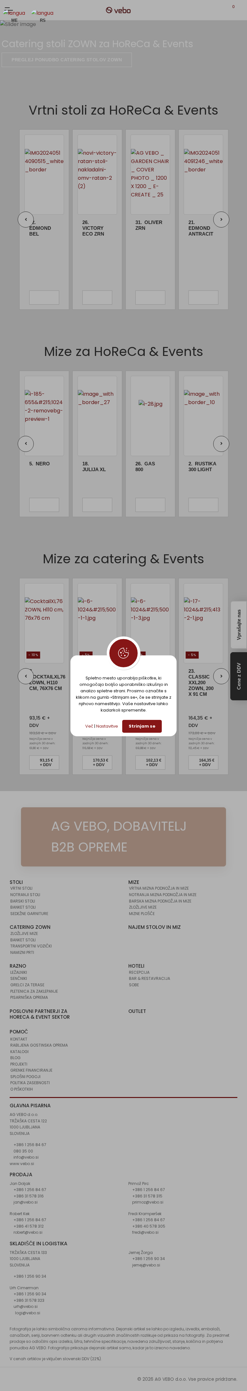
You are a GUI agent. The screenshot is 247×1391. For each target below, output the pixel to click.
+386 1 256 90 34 (29, 1276)
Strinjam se (142, 726)
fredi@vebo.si (145, 1232)
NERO (39, 463)
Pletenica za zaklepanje (34, 991)
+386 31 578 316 (28, 1196)
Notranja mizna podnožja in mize (163, 894)
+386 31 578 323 (28, 1300)
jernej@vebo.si (145, 1265)
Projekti (18, 1064)
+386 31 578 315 (146, 1196)
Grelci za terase (27, 985)
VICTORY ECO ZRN (93, 228)
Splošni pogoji (25, 1076)
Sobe (134, 985)
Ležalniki (18, 972)
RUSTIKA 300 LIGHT (202, 466)
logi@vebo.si (27, 1313)
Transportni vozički (31, 946)
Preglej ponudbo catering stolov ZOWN (67, 59)
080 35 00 (23, 1151)
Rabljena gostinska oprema (39, 1045)
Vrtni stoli (21, 888)
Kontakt (18, 1039)
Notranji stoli (25, 894)
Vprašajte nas (239, 624)
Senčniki (18, 978)
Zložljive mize (143, 907)
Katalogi (19, 1051)
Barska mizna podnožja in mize (160, 901)
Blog (15, 1057)
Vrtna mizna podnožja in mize (159, 888)
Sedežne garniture (29, 913)
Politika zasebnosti (30, 1082)
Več (89, 726)
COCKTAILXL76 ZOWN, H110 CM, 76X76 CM (47, 679)
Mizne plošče (142, 913)
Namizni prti (22, 952)
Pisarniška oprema (29, 997)
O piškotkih (21, 1089)
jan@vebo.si (25, 1202)
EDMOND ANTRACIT (200, 228)
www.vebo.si (22, 1163)
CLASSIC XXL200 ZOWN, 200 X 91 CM (201, 682)
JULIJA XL (94, 466)
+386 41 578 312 (28, 1226)
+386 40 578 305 (148, 1226)
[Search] (241, 10)
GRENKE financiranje (31, 1070)
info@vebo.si (26, 1157)
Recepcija (139, 972)
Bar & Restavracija (149, 978)
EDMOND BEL (40, 228)
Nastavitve (107, 726)
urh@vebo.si (25, 1306)
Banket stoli (23, 907)
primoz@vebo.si (147, 1202)
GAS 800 (145, 466)
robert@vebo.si (27, 1232)
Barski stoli (22, 901)
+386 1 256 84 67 (29, 1144)
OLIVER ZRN (148, 225)
